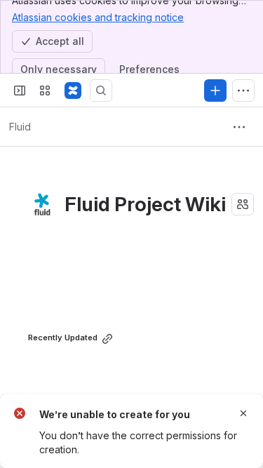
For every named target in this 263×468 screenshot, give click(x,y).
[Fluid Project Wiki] (73, 90)
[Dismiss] (243, 413)
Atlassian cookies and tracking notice (98, 17)
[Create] (215, 90)
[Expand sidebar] (19, 90)
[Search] (101, 90)
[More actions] (239, 127)
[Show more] (243, 90)
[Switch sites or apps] (45, 90)
